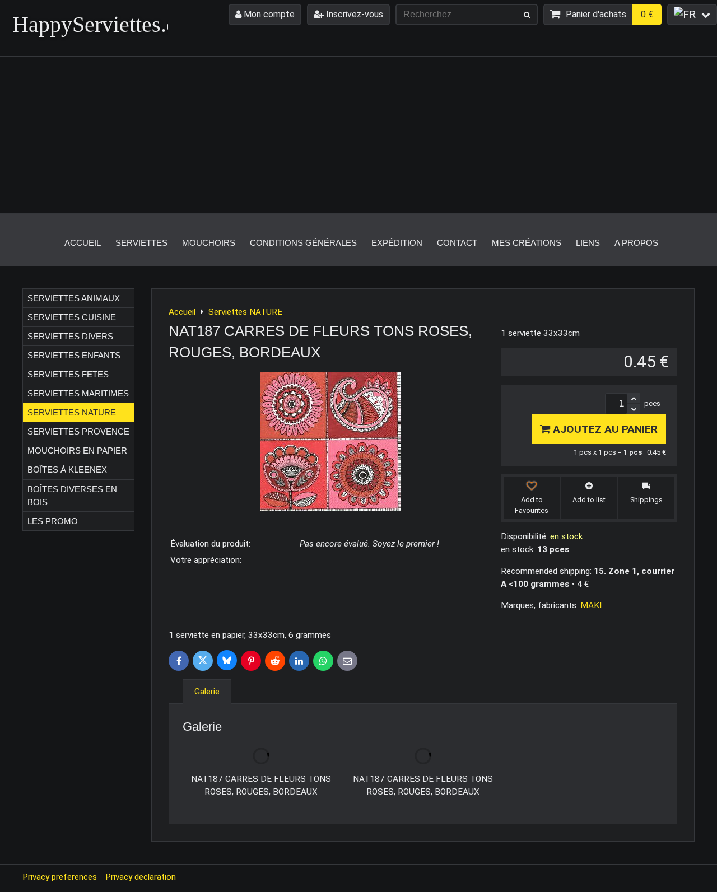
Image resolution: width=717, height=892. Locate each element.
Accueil (82, 242)
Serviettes (141, 242)
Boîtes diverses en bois (72, 495)
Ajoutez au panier (604, 429)
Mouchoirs (208, 242)
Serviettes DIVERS (70, 336)
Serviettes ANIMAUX (73, 298)
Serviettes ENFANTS (73, 355)
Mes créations (526, 242)
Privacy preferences (59, 877)
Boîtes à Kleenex (67, 469)
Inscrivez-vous (353, 14)
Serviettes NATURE (71, 412)
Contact (457, 242)
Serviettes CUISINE (71, 317)
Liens (588, 242)
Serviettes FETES (68, 374)
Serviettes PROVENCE (78, 431)
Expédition (396, 242)
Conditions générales (303, 242)
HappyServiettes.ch (100, 24)
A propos (636, 242)
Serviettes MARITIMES (78, 393)
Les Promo (52, 521)
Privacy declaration (140, 877)
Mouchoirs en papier (77, 450)
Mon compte (268, 14)
